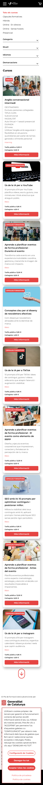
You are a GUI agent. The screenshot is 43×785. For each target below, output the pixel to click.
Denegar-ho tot (21, 760)
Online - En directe (12, 25)
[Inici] (14, 4)
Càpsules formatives (12, 17)
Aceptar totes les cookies (21, 768)
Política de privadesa (21, 775)
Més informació (21, 155)
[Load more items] (22, 673)
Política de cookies (21, 779)
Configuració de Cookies (21, 753)
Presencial (8, 33)
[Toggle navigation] (4, 3)
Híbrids (6, 21)
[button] (21, 40)
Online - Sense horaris (13, 29)
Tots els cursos (10, 12)
